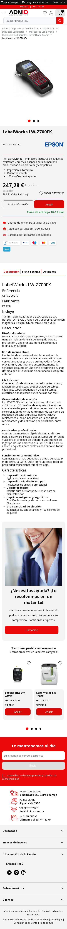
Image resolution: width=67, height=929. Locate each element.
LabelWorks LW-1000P (46, 694)
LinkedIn (23, 872)
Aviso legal (56, 919)
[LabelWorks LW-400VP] (18, 674)
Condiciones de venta (25, 922)
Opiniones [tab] (49, 271)
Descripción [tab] (11, 271)
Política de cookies (38, 919)
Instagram (16, 872)
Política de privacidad (14, 919)
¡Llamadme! (31, 630)
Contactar (24, 6)
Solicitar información (18, 204)
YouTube (9, 872)
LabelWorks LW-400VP (15, 694)
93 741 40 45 (38, 6)
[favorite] (45, 12)
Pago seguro (46, 922)
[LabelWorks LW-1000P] (49, 674)
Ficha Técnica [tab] (31, 271)
